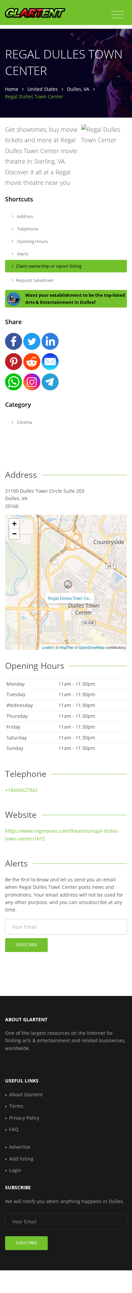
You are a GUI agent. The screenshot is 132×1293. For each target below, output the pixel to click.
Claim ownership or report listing (49, 266)
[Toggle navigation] (117, 15)
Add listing (21, 1158)
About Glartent (26, 1094)
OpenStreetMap (92, 647)
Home (11, 89)
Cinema (24, 422)
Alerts (22, 254)
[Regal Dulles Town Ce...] (68, 584)
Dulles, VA (78, 89)
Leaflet (47, 647)
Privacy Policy (24, 1118)
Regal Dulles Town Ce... (70, 598)
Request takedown (35, 280)
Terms (16, 1106)
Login (15, 1170)
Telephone (27, 229)
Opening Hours (32, 241)
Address (24, 216)
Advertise (19, 1147)
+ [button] (14, 523)
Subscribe (26, 945)
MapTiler (67, 647)
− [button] (14, 534)
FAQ (13, 1129)
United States (42, 89)
